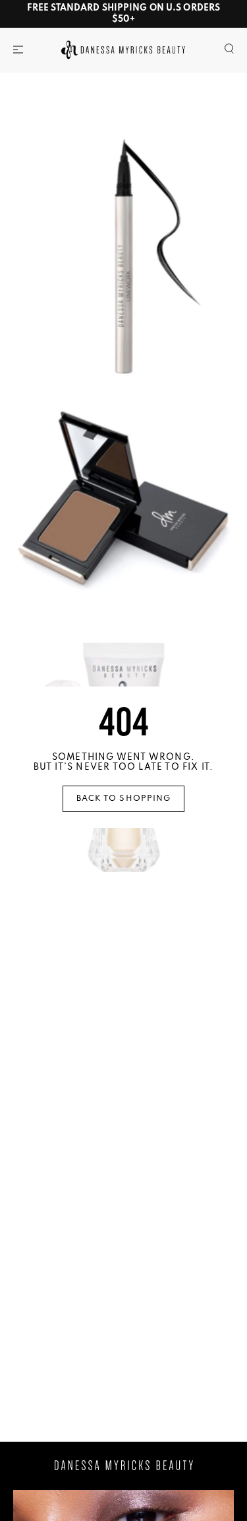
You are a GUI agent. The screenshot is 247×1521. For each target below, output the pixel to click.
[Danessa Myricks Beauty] (123, 49)
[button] (18, 50)
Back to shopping (123, 799)
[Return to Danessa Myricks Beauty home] (124, 1465)
